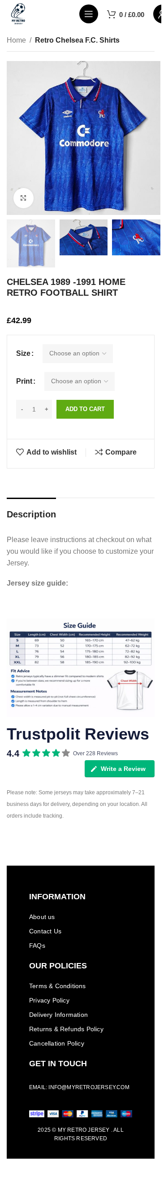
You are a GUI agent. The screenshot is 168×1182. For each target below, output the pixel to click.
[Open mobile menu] (89, 14)
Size (23, 353)
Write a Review (123, 768)
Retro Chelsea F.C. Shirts (77, 40)
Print (24, 381)
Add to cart (85, 409)
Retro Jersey (88, 1130)
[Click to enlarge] (23, 198)
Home (16, 40)
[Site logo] (18, 13)
